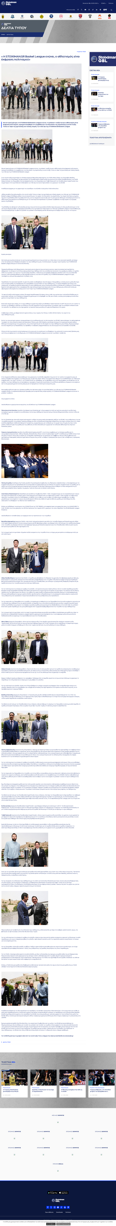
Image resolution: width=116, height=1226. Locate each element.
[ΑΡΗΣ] (3, 16)
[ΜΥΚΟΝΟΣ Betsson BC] (51, 16)
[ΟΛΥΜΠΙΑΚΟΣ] (61, 16)
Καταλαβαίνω (51, 1224)
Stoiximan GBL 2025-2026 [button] (90, 3)
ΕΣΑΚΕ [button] (103, 3)
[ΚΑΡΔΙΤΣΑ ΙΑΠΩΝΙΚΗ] (22, 16)
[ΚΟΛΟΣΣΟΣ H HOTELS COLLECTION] (32, 16)
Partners (111, 3)
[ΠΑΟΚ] (90, 16)
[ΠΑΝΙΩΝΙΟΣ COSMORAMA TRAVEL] (80, 16)
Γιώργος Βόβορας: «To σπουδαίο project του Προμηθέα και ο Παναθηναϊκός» (104, 128)
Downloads (59, 1212)
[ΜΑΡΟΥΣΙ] (41, 16)
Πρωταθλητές (49, 1212)
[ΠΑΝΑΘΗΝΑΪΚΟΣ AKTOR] (71, 16)
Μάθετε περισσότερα (63, 1224)
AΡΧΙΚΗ (3, 34)
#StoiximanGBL (70, 9)
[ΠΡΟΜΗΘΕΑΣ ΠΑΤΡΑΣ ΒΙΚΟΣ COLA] (109, 16)
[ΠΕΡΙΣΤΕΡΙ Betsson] (100, 16)
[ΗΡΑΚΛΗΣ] (12, 16)
